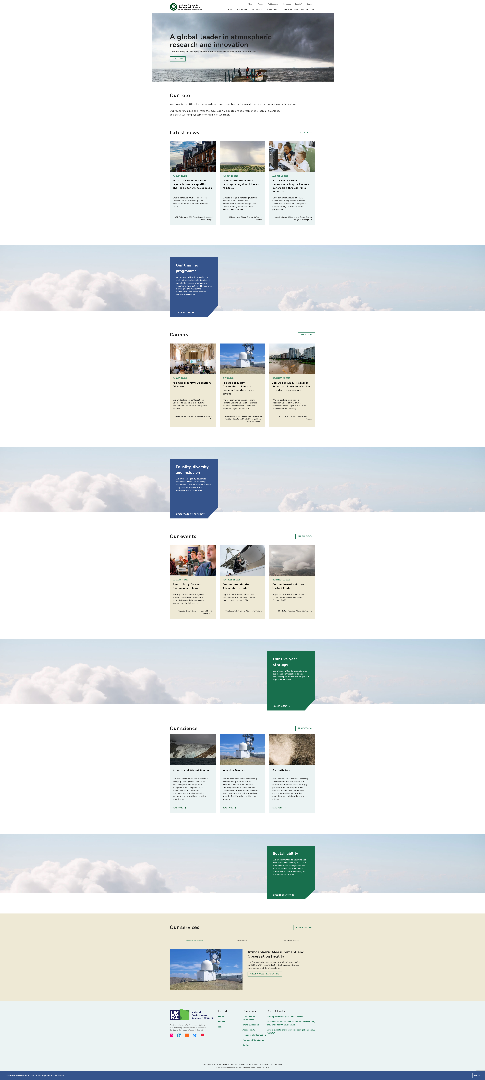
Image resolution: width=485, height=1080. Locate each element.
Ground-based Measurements (264, 974)
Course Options (183, 312)
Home (229, 9)
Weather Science (234, 770)
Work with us (273, 9)
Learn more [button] (58, 1075)
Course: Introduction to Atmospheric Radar (238, 586)
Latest (304, 9)
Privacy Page (276, 1064)
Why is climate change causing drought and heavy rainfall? (241, 184)
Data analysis (242, 941)
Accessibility (249, 1029)
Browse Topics (305, 728)
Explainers (287, 4)
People (260, 4)
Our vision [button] (178, 59)
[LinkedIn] (179, 1035)
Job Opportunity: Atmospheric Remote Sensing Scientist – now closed (239, 388)
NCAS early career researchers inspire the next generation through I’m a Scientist (291, 186)
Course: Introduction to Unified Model (288, 586)
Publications (273, 4)
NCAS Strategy (280, 706)
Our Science (241, 9)
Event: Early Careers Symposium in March (187, 586)
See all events (305, 536)
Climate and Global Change (191, 770)
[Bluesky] (195, 1035)
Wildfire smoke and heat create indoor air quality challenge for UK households (192, 184)
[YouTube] (202, 1035)
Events (221, 1021)
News (221, 1016)
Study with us (291, 9)
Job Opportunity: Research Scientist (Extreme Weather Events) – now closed (291, 386)
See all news (306, 132)
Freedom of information (254, 1035)
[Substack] (187, 1035)
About (250, 4)
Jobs (220, 1026)
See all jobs (306, 335)
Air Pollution (281, 770)
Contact (310, 4)
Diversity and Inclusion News (190, 514)
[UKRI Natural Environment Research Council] (194, 1014)
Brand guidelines (251, 1024)
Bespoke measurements (194, 941)
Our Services (257, 9)
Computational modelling (291, 941)
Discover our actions (283, 895)
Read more (178, 808)
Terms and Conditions (253, 1040)
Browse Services (304, 927)
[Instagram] (171, 1035)
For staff (298, 4)
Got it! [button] (477, 1075)
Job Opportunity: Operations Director (285, 1016)
